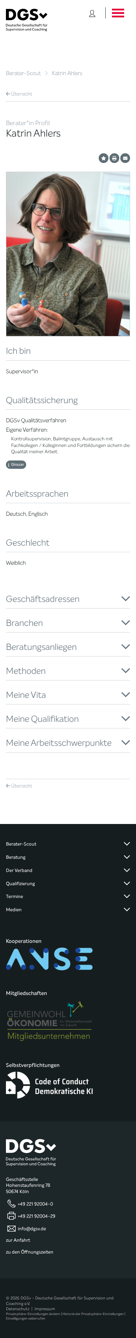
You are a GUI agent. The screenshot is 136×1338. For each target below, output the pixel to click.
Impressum (45, 1309)
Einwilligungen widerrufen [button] (25, 1318)
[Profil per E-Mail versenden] (125, 158)
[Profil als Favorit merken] (103, 158)
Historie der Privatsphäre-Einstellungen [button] (93, 1314)
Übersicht (21, 94)
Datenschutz (17, 1309)
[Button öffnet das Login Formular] (92, 12)
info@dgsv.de (32, 1228)
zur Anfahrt (18, 1240)
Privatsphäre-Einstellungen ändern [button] (33, 1314)
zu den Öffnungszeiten (29, 1252)
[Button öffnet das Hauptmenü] (117, 12)
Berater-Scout (23, 73)
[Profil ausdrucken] (114, 158)
